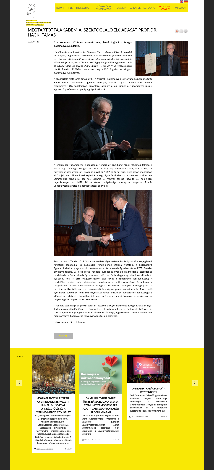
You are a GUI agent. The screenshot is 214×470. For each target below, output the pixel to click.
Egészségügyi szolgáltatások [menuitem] (103, 7)
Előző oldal (19, 383)
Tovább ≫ (68, 449)
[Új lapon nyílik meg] (181, 33)
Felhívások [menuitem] (135, 8)
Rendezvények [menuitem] (82, 8)
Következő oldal (195, 383)
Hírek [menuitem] (70, 8)
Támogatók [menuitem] (149, 8)
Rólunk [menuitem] (60, 8)
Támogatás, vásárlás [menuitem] (165, 7)
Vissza (63, 335)
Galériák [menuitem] (121, 8)
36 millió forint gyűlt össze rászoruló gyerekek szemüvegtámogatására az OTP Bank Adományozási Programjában (101, 405)
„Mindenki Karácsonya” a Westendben (148, 390)
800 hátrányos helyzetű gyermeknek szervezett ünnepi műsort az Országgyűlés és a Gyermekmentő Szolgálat (53, 405)
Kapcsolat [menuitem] (180, 8)
